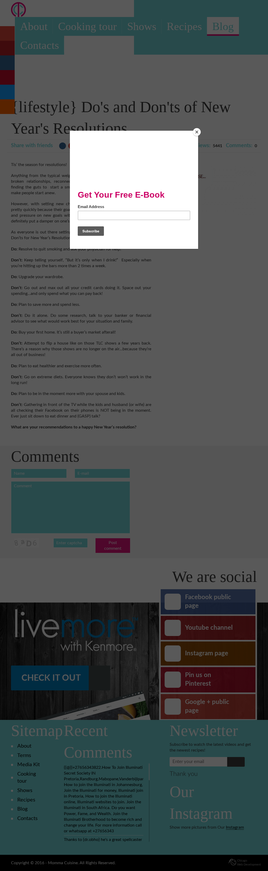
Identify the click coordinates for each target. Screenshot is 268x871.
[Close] (197, 132)
